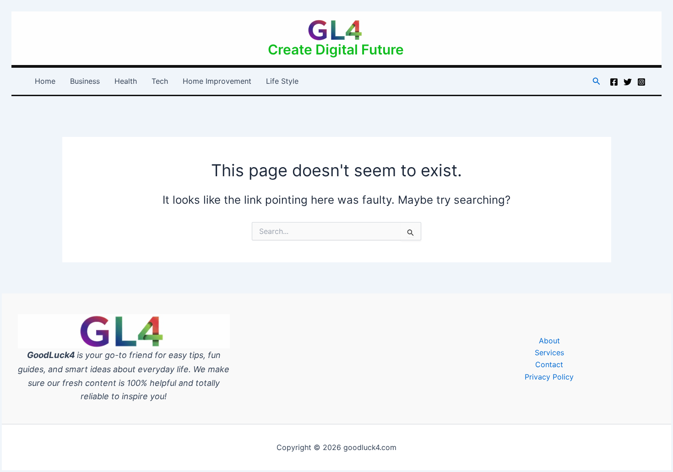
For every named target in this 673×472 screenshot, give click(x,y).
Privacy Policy (549, 376)
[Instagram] (641, 82)
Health (125, 81)
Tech (160, 81)
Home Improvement (217, 81)
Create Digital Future (336, 49)
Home (45, 81)
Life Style (282, 81)
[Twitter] (628, 82)
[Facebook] (614, 82)
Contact (549, 364)
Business (85, 81)
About (549, 340)
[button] (596, 81)
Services (549, 352)
